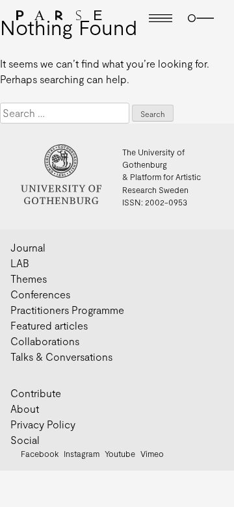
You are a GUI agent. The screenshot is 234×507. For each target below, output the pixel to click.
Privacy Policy (42, 424)
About (24, 408)
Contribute (35, 393)
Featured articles (49, 325)
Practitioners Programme (67, 310)
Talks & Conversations (61, 356)
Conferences (40, 294)
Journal (28, 247)
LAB (19, 263)
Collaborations (44, 341)
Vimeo (152, 453)
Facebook (39, 453)
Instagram (81, 453)
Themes (28, 278)
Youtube (120, 453)
